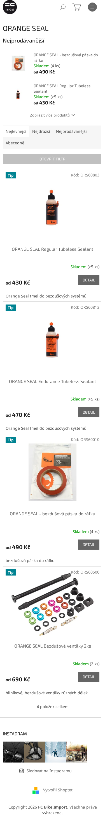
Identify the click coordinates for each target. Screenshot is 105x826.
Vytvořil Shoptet (58, 790)
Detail (89, 279)
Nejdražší (41, 131)
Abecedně (15, 142)
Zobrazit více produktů (50, 115)
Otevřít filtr (52, 158)
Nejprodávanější (71, 131)
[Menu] (92, 7)
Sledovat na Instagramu (49, 770)
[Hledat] (63, 7)
